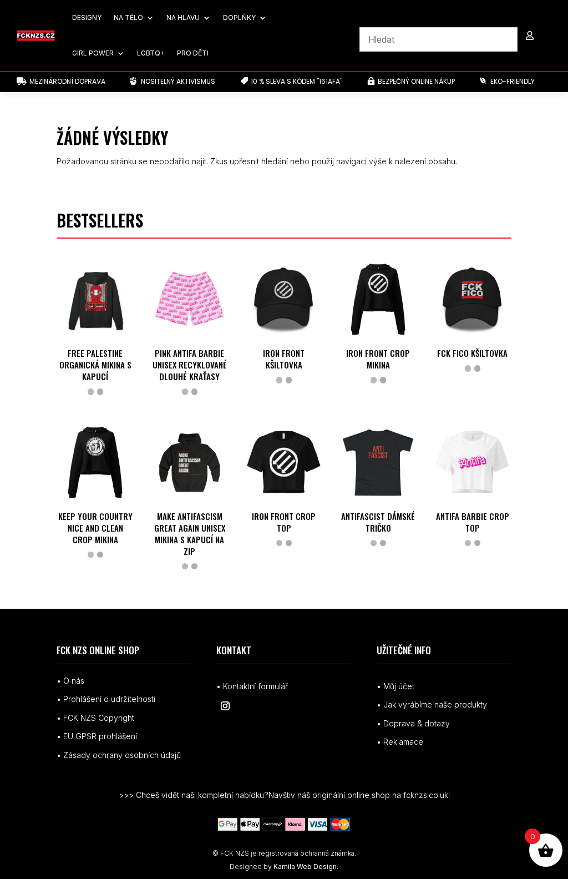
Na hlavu (183, 17)
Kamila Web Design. (305, 866)
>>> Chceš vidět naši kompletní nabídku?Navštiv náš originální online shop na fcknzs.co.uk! (284, 795)
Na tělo (128, 17)
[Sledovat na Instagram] (225, 706)
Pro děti (193, 53)
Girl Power (93, 53)
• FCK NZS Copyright (95, 718)
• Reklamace (400, 741)
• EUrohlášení (97, 736)
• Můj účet (395, 686)
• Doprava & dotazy (413, 723)
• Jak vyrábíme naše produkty (432, 704)
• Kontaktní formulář (252, 686)
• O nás (70, 680)
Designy (87, 17)
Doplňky (239, 17)
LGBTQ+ (151, 53)
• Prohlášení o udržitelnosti (106, 699)
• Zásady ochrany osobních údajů (119, 755)
